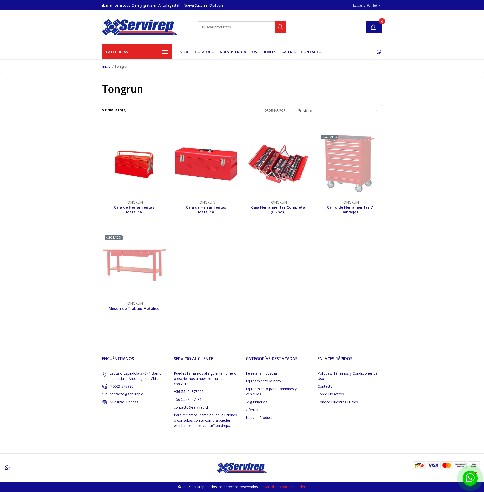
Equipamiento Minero (263, 381)
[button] (367, 5)
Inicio (184, 51)
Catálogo (204, 51)
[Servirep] (140, 27)
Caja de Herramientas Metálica (134, 209)
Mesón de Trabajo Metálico (134, 308)
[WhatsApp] (379, 51)
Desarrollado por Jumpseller (282, 486)
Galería (289, 51)
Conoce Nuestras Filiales (338, 401)
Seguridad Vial (257, 401)
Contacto (311, 51)
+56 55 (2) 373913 (189, 399)
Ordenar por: (275, 110)
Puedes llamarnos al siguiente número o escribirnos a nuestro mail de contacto (205, 378)
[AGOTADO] (350, 163)
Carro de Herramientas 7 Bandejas (350, 209)
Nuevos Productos (238, 51)
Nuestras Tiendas (124, 401)
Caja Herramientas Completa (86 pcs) (278, 209)
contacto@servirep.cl (127, 394)
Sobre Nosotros (331, 394)
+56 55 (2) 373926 (189, 391)
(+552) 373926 (121, 386)
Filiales (269, 51)
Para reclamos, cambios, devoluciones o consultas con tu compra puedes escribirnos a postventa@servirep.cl (205, 420)
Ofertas (252, 409)
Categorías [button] (117, 51)
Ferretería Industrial (262, 373)
